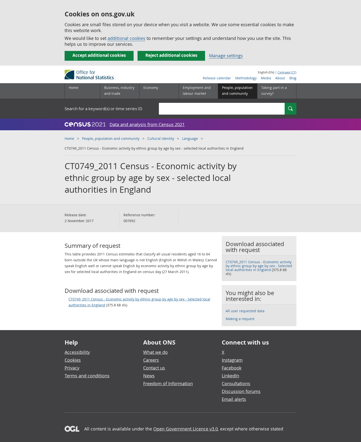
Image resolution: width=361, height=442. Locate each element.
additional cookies (126, 38)
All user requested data (245, 311)
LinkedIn (230, 376)
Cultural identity (160, 138)
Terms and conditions (87, 376)
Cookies (73, 360)
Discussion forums (241, 391)
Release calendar (217, 78)
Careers (151, 360)
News (149, 376)
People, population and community (110, 138)
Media (266, 78)
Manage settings (226, 56)
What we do (155, 352)
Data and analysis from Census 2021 (147, 124)
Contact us (154, 368)
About (280, 78)
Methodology (246, 78)
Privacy (72, 368)
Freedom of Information (168, 383)
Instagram (232, 360)
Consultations (236, 383)
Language (190, 138)
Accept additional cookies (99, 55)
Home (73, 87)
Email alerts (234, 399)
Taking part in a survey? (274, 90)
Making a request (240, 318)
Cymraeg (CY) (287, 72)
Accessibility (77, 352)
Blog (292, 78)
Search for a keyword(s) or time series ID (103, 108)
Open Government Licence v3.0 (185, 429)
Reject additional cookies (171, 55)
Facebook (231, 368)
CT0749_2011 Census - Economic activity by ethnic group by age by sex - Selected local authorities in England (139, 302)
